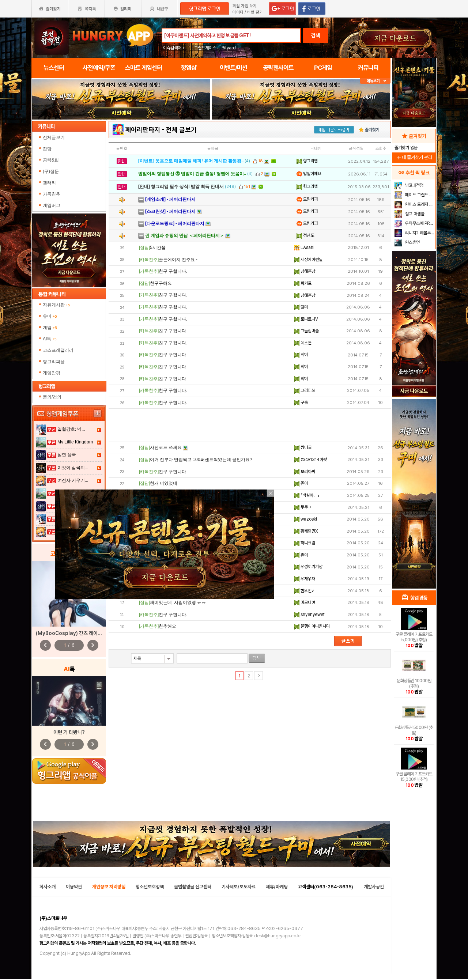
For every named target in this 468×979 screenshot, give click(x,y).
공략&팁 (51, 160)
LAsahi (306, 247)
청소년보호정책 (150, 886)
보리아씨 (307, 471)
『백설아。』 (309, 495)
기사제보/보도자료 (239, 886)
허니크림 (307, 542)
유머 (50, 316)
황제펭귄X (308, 531)
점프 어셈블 (414, 213)
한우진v (306, 590)
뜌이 (303, 483)
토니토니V (308, 319)
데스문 (305, 342)
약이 (303, 354)
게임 (50, 327)
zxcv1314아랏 (313, 459)
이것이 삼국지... (72, 467)
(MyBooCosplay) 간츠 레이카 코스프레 (78, 633)
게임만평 (51, 372)
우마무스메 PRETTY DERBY (419, 223)
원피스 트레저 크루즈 (419, 204)
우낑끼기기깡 (310, 566)
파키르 (305, 283)
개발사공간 (374, 886)
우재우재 (307, 578)
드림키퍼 (310, 199)
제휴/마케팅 (277, 886)
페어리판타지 (142, 129)
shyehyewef (312, 614)
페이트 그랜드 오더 (419, 194)
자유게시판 (56, 304)
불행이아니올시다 (314, 626)
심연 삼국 (66, 454)
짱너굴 (305, 447)
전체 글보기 (181, 129)
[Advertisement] (250, 425)
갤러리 (49, 182)
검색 (315, 35)
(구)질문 (51, 171)
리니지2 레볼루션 (419, 232)
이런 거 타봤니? (69, 732)
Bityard (229, 47)
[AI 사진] (69, 701)
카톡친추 (51, 194)
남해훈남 (307, 271)
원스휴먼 (412, 242)
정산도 (308, 235)
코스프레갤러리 (58, 350)
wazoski (308, 519)
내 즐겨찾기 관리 (414, 157)
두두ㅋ (305, 507)
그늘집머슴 (309, 330)
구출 (303, 402)
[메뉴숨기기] (375, 81)
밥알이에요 (311, 173)
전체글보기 (54, 137)
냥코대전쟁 (413, 185)
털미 (303, 307)
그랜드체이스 (205, 47)
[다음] (258, 675)
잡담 (47, 148)
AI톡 (50, 338)
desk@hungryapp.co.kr (277, 935)
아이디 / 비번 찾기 (248, 12)
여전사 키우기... (72, 480)
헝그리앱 (310, 160)
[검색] (257, 658)
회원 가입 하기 (245, 6)
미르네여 (307, 602)
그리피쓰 (307, 390)
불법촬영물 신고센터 (192, 886)
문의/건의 (52, 397)
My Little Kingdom (75, 442)
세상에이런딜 (310, 259)
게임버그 (51, 205)
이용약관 (74, 886)
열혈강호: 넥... (71, 429)
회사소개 (47, 886)
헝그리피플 (54, 361)
